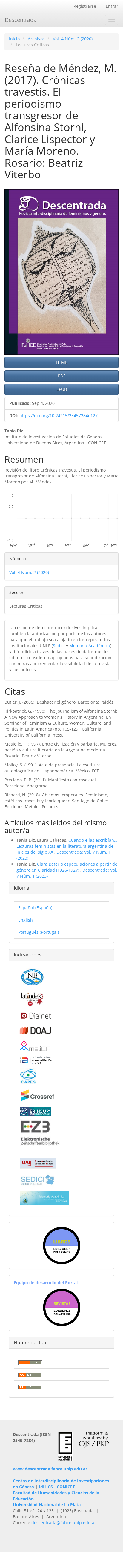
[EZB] (40, 1132)
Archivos (36, 39)
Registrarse (84, 6)
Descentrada (20, 19)
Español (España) (35, 907)
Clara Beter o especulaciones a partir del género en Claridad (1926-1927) (67, 867)
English (25, 920)
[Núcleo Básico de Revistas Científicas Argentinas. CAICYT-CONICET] (32, 976)
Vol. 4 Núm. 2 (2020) (73, 39)
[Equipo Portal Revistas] (61, 1307)
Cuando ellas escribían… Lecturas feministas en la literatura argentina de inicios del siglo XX (66, 846)
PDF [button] (61, 376)
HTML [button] (61, 362)
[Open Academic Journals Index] (38, 1162)
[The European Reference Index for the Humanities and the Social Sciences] (35, 1111)
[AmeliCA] (35, 1046)
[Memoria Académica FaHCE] (44, 1197)
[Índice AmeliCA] (36, 1060)
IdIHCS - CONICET (57, 1487)
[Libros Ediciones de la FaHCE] (61, 1245)
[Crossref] (38, 1095)
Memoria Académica (89, 645)
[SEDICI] (38, 1179)
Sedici (59, 645)
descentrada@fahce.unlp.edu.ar (63, 1522)
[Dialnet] (36, 1015)
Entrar (112, 6)
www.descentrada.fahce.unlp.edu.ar (50, 1469)
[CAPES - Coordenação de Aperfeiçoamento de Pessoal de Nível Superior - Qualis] (28, 1075)
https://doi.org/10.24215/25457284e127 (58, 415)
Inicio (14, 39)
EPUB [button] (61, 389)
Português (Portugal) (38, 932)
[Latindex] (32, 998)
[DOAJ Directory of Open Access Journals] (36, 1029)
